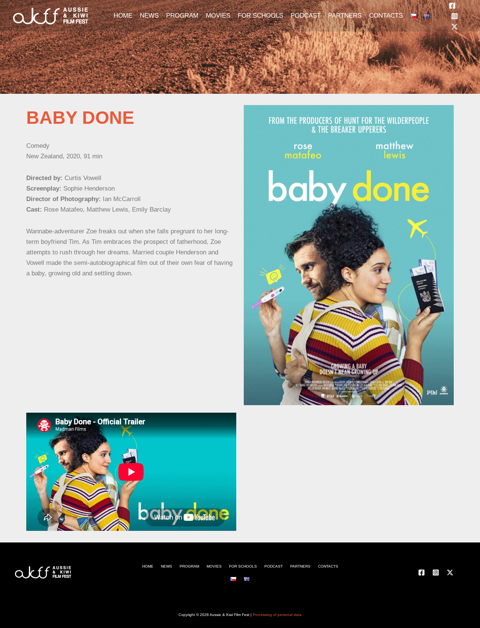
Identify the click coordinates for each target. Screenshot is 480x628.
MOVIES (218, 15)
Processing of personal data (277, 615)
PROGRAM (182, 15)
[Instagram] (454, 16)
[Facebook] (452, 5)
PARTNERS (345, 15)
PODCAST (306, 15)
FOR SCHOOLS (260, 15)
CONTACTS (386, 15)
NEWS (149, 15)
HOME (123, 15)
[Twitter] (454, 26)
